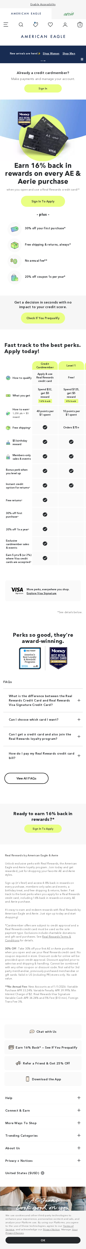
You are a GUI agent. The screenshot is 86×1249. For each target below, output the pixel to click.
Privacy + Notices (19, 1160)
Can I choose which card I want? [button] (33, 719)
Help (8, 1097)
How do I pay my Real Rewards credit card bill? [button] (41, 755)
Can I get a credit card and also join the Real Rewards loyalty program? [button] (40, 736)
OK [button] (43, 1240)
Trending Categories (21, 1135)
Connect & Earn (17, 1110)
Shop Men (69, 53)
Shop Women (51, 53)
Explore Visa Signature (42, 593)
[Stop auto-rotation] (82, 59)
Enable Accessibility (43, 4)
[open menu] (5, 24)
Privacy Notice (51, 1229)
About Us (12, 1148)
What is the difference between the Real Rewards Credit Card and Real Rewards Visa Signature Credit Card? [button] (40, 700)
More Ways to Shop (21, 1123)
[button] (41, 60)
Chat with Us (46, 1031)
